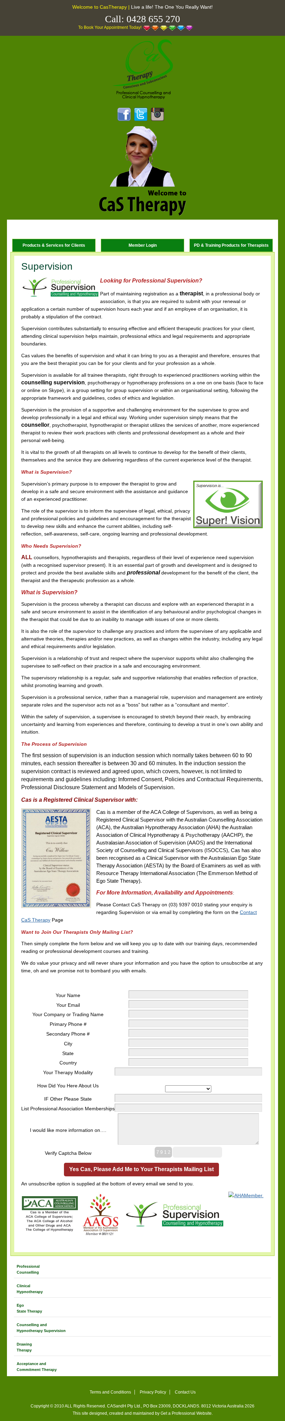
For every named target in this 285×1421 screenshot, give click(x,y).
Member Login (143, 245)
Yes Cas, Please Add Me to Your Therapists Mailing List (141, 1169)
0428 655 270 (153, 19)
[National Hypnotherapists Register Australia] (246, 1215)
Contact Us (185, 1392)
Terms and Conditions (110, 1392)
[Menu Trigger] (16, 229)
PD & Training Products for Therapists (231, 245)
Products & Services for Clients (54, 245)
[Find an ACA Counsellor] (49, 1214)
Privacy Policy (153, 1392)
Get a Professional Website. (187, 1413)
